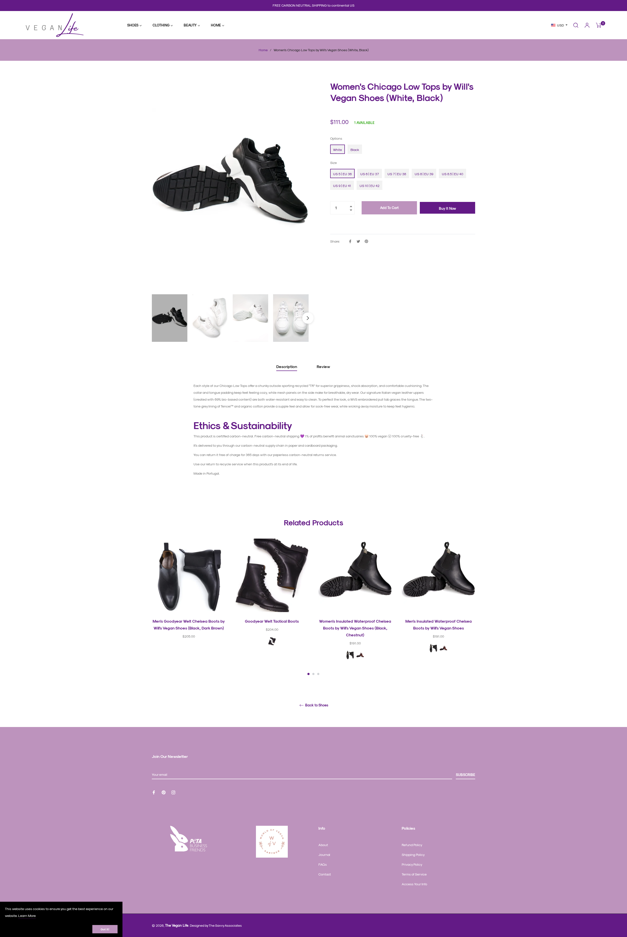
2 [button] (313, 674)
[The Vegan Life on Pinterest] (164, 792)
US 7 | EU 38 (396, 174)
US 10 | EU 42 (369, 186)
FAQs (322, 864)
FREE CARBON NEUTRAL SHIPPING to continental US (313, 5)
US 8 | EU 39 (424, 174)
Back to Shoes (316, 705)
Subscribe (465, 775)
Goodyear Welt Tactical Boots (272, 621)
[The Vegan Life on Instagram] (173, 792)
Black (354, 150)
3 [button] (318, 674)
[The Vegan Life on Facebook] (154, 792)
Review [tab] (324, 366)
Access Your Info (414, 884)
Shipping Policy (413, 854)
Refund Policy (412, 845)
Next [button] (308, 318)
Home (263, 50)
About (323, 845)
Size (333, 162)
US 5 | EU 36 (342, 174)
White (337, 150)
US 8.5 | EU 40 (452, 174)
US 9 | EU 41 (342, 186)
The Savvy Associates (225, 925)
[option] (188, 597)
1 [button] (308, 674)
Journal (324, 854)
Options (336, 138)
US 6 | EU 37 (369, 174)
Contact (324, 874)
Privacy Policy (412, 864)
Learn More (27, 915)
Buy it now (447, 208)
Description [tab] (286, 366)
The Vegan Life (176, 925)
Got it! (105, 929)
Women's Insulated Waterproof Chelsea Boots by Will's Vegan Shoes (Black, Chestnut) (355, 628)
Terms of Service (414, 874)
